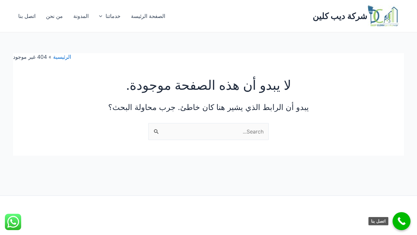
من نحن (54, 16)
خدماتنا (113, 16)
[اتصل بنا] (401, 221)
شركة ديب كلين (340, 16)
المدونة (81, 16)
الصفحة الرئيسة (148, 16)
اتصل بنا (27, 16)
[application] (102, 16)
